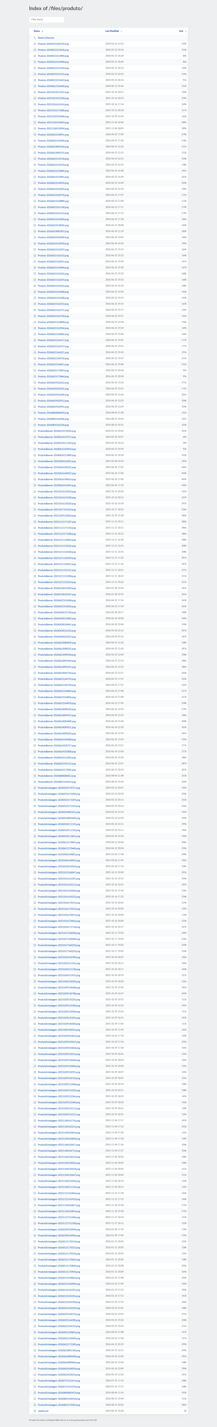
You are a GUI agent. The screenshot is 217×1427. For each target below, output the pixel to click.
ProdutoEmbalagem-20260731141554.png (59, 1387)
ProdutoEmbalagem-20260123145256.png (59, 1296)
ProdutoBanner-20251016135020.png (57, 504)
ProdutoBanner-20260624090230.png (57, 709)
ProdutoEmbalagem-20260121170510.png (59, 1242)
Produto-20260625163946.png (53, 328)
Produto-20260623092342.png (53, 147)
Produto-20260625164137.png (53, 346)
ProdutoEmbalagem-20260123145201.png (59, 1290)
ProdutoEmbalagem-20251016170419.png (59, 915)
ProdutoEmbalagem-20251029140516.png (59, 1030)
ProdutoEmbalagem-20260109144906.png (59, 1236)
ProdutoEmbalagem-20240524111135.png (59, 824)
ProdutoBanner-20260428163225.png (57, 637)
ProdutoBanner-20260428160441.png (57, 625)
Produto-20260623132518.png (53, 159)
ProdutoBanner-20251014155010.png (57, 492)
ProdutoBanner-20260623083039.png (57, 643)
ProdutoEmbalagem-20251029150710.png (59, 1078)
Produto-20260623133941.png (53, 177)
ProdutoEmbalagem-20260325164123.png (59, 1314)
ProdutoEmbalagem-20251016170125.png (59, 903)
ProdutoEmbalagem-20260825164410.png (59, 1399)
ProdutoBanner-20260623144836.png (57, 697)
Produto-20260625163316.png (53, 286)
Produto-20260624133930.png (53, 244)
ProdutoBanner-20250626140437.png (57, 473)
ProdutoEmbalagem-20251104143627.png (59, 1145)
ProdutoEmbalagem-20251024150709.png (59, 957)
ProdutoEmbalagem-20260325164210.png (59, 1326)
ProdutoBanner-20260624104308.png (57, 740)
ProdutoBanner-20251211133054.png (57, 540)
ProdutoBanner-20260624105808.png (57, 752)
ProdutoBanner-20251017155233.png (57, 510)
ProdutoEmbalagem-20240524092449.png (59, 818)
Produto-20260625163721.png (53, 310)
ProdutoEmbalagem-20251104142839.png (59, 1139)
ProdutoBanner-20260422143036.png (57, 607)
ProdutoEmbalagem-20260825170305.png (59, 1405)
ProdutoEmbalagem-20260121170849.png (59, 1266)
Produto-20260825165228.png (53, 425)
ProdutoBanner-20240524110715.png (57, 437)
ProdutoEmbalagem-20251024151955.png (59, 975)
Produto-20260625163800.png (53, 322)
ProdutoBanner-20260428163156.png (57, 631)
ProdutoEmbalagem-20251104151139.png (59, 1187)
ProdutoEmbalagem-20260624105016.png (59, 1375)
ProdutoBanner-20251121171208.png (57, 534)
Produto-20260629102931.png (53, 407)
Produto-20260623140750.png (53, 195)
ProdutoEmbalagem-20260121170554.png (59, 1254)
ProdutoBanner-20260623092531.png (57, 667)
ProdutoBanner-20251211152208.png (57, 576)
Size (181, 31)
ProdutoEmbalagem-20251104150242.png (59, 1163)
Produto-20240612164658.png (53, 86)
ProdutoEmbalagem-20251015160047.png (59, 873)
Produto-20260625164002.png (53, 334)
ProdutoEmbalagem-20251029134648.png (59, 988)
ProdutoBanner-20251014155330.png (57, 498)
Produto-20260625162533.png (53, 256)
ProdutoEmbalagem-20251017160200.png (59, 933)
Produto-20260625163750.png (53, 316)
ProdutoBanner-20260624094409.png (57, 721)
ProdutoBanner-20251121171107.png (57, 522)
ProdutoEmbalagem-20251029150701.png (59, 1072)
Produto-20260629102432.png (53, 383)
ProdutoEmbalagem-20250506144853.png (59, 855)
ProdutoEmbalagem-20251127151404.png (59, 1217)
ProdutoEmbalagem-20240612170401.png (59, 842)
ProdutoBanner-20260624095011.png (57, 727)
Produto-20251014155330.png (53, 98)
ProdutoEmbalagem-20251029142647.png (59, 1042)
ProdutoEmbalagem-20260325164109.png (59, 1308)
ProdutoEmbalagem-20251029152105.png (59, 1090)
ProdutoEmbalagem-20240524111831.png (59, 836)
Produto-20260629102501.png (53, 389)
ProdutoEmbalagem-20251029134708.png (59, 994)
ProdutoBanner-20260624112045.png (57, 758)
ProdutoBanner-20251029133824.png (57, 516)
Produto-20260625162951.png (53, 262)
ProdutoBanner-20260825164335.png (57, 782)
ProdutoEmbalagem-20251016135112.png (59, 885)
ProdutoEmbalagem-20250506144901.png (59, 861)
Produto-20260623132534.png (53, 165)
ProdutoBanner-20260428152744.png (57, 613)
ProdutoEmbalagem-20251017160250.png (59, 945)
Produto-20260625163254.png (53, 280)
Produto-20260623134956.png (53, 183)
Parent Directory (46, 38)
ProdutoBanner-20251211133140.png (57, 552)
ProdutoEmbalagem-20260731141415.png (59, 1381)
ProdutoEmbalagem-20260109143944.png (59, 1230)
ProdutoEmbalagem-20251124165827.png (59, 1205)
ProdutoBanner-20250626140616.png (57, 479)
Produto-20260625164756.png (53, 359)
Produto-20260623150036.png (53, 225)
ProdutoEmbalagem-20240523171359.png (59, 800)
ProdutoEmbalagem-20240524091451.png (59, 812)
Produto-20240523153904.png (53, 56)
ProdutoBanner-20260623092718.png (57, 673)
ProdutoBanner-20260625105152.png (57, 764)
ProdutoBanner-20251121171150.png (57, 528)
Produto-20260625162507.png (53, 250)
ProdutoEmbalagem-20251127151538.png (59, 1223)
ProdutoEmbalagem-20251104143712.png (59, 1151)
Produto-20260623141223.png (53, 213)
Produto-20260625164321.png (53, 352)
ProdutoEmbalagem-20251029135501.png (59, 1018)
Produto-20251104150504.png (53, 129)
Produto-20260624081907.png (53, 231)
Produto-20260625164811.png (53, 365)
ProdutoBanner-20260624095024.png (57, 733)
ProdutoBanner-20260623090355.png (57, 649)
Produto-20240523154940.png (53, 62)
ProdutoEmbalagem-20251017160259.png (59, 951)
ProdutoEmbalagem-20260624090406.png (59, 1363)
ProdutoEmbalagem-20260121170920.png (59, 1272)
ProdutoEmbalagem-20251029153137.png (59, 1115)
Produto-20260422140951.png (53, 135)
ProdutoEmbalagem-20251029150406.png (59, 1066)
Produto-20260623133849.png (53, 171)
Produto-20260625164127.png (53, 340)
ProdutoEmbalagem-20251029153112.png (59, 1109)
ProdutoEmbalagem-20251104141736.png (59, 1121)
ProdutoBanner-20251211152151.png (57, 570)
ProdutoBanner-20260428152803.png (57, 619)
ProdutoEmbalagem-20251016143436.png (59, 891)
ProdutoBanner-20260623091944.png (57, 661)
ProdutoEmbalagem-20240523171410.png (59, 806)
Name (37, 31)
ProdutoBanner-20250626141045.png (57, 485)
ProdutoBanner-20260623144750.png (57, 685)
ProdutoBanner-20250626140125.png (57, 467)
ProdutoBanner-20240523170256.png (57, 431)
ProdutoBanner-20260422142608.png (57, 600)
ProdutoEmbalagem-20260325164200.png (59, 1320)
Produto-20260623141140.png (53, 207)
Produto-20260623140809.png (53, 201)
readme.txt (43, 1411)
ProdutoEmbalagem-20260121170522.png (59, 1248)
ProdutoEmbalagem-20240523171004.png (59, 794)
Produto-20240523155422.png (53, 80)
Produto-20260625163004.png (53, 268)
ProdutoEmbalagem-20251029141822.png (59, 1036)
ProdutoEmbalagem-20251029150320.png (59, 1060)
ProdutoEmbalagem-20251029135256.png (59, 1000)
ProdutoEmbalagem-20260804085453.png (59, 1393)
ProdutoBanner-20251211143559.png (57, 558)
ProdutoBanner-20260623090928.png (57, 655)
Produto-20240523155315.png (53, 74)
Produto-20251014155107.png (53, 92)
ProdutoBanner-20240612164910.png (57, 449)
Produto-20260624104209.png (53, 237)
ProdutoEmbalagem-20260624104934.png (59, 1369)
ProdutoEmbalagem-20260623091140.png (59, 1351)
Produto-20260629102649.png (53, 395)
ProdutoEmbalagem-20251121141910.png (59, 1199)
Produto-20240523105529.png (53, 44)
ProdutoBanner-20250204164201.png (57, 461)
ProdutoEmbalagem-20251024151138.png (59, 969)
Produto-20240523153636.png (53, 50)
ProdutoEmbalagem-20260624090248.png (59, 1357)
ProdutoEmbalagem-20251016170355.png (59, 909)
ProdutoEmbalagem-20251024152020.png (59, 981)
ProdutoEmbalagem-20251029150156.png (59, 1054)
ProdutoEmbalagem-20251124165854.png (59, 1211)
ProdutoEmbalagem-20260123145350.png (59, 1302)
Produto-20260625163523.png (53, 304)
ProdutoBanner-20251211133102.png (57, 546)
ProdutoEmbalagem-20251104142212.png (59, 1127)
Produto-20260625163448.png (53, 292)
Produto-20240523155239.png (53, 68)
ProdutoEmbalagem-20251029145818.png (59, 1048)
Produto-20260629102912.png (53, 401)
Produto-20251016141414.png (53, 104)
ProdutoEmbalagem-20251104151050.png (59, 1181)
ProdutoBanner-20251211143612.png (57, 564)
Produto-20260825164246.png (53, 419)
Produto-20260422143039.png (53, 141)
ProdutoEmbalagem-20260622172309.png (59, 1344)
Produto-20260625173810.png (53, 371)
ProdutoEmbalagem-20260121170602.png (59, 1260)
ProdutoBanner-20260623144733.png (57, 679)
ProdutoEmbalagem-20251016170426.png (59, 921)
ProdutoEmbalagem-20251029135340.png (59, 1006)
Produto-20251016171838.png (53, 111)
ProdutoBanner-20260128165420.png (57, 588)
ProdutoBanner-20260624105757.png (57, 746)
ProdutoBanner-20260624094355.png (57, 715)
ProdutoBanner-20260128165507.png (57, 594)
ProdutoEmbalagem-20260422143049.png (59, 1338)
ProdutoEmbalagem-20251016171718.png (59, 927)
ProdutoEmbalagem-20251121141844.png (59, 1193)
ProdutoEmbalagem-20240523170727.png (59, 788)
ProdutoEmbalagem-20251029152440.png (59, 1103)
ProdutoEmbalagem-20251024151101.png (59, 963)
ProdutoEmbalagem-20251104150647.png (59, 1175)
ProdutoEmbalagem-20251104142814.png (59, 1133)
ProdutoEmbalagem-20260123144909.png (59, 1284)
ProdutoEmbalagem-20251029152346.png (59, 1096)
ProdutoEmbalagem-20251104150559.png (59, 1169)
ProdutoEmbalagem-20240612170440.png (59, 848)
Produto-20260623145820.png (53, 219)
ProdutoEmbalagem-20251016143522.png (59, 897)
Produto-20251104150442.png (53, 123)
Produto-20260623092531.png (53, 153)
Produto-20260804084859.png (53, 413)
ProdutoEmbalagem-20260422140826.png (59, 1332)
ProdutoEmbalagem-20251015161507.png (59, 879)
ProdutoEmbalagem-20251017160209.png (59, 939)
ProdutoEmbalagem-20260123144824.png (59, 1278)
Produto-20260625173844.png (53, 377)
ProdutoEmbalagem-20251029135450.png (59, 1012)
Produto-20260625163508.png (53, 298)
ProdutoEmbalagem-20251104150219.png (59, 1157)
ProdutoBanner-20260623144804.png (57, 691)
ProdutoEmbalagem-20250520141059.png (59, 867)
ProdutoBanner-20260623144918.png (57, 703)
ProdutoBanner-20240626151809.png (57, 455)
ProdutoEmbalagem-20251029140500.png (59, 1024)
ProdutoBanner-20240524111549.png (57, 443)
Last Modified (112, 31)
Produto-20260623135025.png (53, 189)
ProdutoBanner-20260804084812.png (57, 776)
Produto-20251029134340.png (53, 117)
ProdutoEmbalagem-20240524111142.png (59, 830)
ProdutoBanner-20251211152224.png (57, 582)
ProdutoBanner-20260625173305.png (57, 770)
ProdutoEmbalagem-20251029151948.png (59, 1084)
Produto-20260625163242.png (53, 274)
